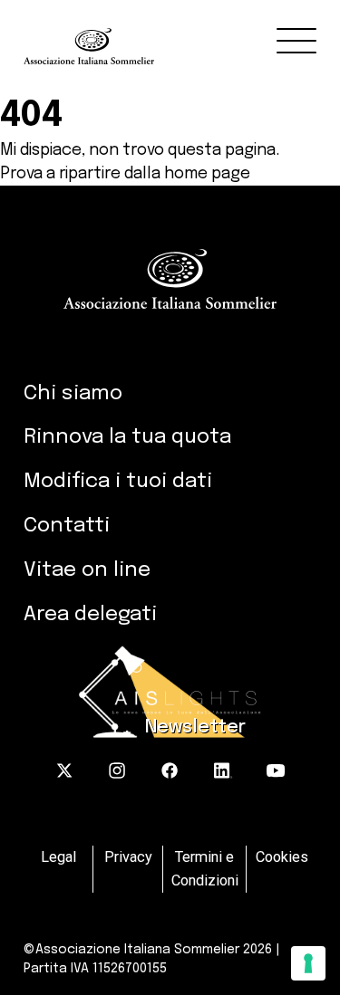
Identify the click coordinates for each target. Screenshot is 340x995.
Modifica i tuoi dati (118, 481)
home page (207, 174)
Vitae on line (87, 570)
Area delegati (90, 614)
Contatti (67, 525)
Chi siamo (73, 393)
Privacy (128, 857)
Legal (58, 857)
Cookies (282, 857)
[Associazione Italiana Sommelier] (182, 32)
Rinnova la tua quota (127, 436)
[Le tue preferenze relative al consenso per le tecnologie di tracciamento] (308, 963)
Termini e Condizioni (204, 868)
